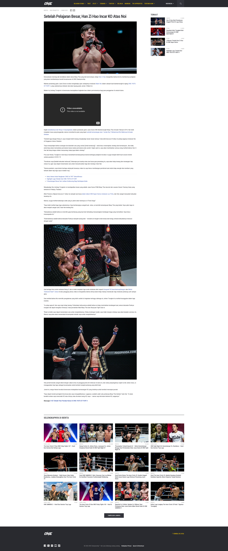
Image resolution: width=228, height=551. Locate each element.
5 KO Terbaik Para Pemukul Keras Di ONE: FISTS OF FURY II (69, 401)
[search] (180, 3)
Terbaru (102, 3)
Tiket (89, 3)
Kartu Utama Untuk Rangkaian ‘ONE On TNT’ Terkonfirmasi (64, 176)
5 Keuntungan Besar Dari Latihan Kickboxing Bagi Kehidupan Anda (67, 181)
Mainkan (127, 3)
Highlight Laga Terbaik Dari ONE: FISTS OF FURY (62, 179)
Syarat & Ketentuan (138, 546)
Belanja (120, 3)
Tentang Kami (148, 3)
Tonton (111, 3)
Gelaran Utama (79, 3)
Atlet (94, 3)
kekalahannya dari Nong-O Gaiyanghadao (60, 130)
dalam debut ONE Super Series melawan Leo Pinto (98, 194)
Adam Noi (99, 84)
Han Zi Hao (102, 77)
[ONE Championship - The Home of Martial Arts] (48, 3)
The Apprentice (137, 3)
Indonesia (169, 3)
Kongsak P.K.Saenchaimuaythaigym (114, 289)
